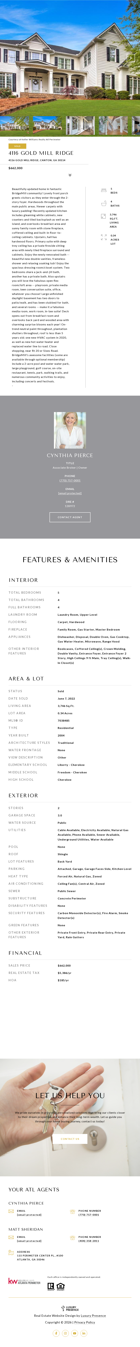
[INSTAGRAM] (65, 1333)
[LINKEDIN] (83, 1333)
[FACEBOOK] (56, 1333)
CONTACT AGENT (70, 517)
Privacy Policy (84, 1322)
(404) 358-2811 (89, 1240)
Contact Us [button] (70, 1138)
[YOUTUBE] (74, 1333)
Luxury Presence (93, 1315)
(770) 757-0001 (70, 480)
